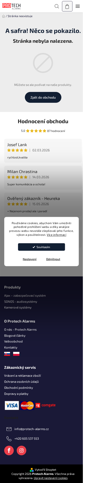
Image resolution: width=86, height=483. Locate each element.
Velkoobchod (13, 341)
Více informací (56, 234)
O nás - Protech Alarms (20, 329)
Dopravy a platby (16, 393)
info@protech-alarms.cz (31, 428)
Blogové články (14, 335)
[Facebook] (9, 450)
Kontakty (10, 347)
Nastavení (30, 259)
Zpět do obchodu (43, 97)
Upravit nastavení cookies (51, 478)
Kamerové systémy (18, 307)
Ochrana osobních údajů (21, 381)
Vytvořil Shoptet (45, 469)
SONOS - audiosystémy (20, 301)
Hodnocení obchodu (43, 121)
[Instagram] (21, 450)
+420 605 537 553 (26, 438)
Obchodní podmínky (18, 387)
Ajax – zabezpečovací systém (25, 295)
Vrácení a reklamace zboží (22, 375)
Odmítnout (53, 259)
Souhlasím (43, 247)
